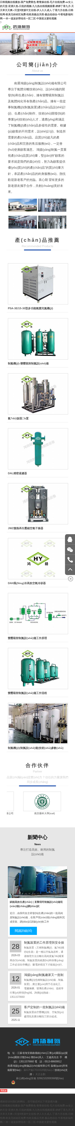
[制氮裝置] (37, 613)
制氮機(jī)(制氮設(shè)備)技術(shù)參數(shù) (35, 747)
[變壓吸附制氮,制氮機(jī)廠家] (37, 338)
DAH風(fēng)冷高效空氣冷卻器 (27, 583)
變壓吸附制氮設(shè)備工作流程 (27, 693)
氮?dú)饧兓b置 (18, 418)
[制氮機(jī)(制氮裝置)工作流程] (37, 668)
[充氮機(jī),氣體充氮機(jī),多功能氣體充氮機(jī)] (37, 283)
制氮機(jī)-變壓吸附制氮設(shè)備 (28, 363)
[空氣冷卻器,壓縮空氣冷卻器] (37, 558)
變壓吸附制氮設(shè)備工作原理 (27, 638)
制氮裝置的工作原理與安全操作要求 (44, 943)
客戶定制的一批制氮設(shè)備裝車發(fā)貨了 (44, 1007)
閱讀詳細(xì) (23, 930)
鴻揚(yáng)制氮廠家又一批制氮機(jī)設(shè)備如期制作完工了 (43, 975)
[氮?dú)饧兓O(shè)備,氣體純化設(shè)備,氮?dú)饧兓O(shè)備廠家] (37, 393)
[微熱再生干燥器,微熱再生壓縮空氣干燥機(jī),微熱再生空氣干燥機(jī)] (37, 503)
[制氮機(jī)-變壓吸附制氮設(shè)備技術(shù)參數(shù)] (37, 723)
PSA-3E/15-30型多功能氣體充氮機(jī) (30, 308)
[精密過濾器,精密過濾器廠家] (37, 448)
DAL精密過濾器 (17, 473)
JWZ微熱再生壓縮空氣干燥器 (25, 528)
